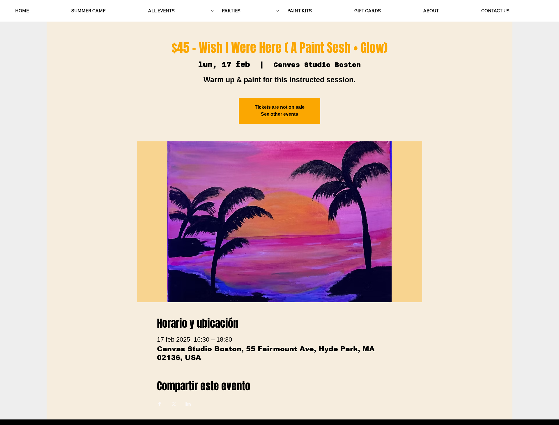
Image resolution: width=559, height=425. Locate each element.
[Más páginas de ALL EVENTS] (212, 10)
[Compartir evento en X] (174, 404)
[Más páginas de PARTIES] (277, 10)
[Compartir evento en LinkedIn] (188, 404)
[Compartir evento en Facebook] (159, 404)
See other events (279, 114)
